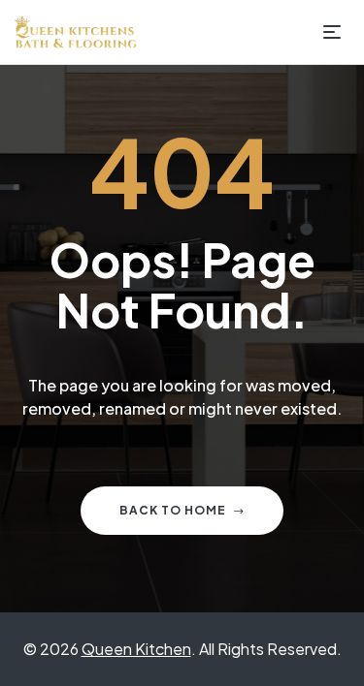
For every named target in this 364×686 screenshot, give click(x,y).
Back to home (172, 510)
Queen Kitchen (136, 649)
